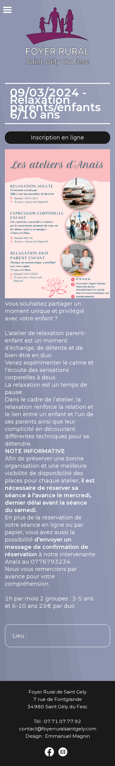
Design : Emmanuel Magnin (57, 736)
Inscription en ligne (57, 137)
